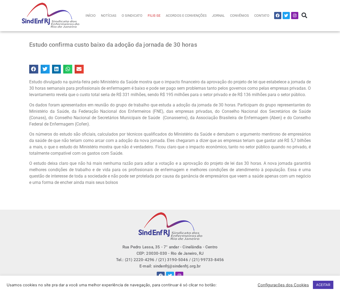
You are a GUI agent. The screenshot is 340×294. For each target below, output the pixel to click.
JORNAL (218, 16)
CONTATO (261, 16)
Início (91, 16)
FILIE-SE (154, 16)
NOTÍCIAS (108, 16)
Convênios (239, 16)
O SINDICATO (132, 16)
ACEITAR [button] (323, 285)
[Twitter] (286, 15)
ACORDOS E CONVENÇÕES (186, 16)
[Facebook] (277, 15)
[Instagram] (294, 15)
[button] (304, 15)
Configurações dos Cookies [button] (283, 285)
